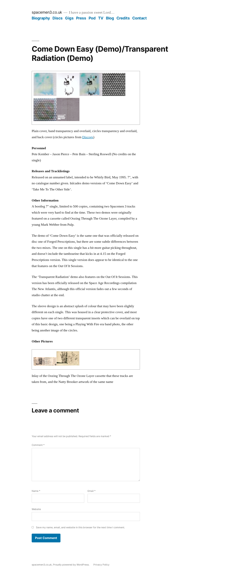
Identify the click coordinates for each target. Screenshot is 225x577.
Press (81, 18)
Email (92, 491)
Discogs (87, 137)
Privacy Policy (101, 564)
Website (36, 509)
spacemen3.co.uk (47, 12)
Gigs (69, 18)
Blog (110, 18)
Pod (92, 18)
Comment (38, 445)
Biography (41, 18)
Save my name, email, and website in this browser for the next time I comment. (80, 527)
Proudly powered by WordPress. (71, 564)
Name (36, 491)
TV (100, 18)
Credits (123, 18)
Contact (139, 18)
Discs (57, 18)
